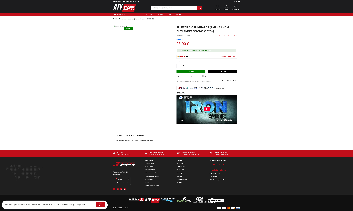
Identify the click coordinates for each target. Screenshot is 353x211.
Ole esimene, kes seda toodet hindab (227, 36)
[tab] (119, 136)
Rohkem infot (129, 135)
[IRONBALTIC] (179, 39)
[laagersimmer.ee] (199, 202)
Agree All (100, 205)
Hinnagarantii (184, 76)
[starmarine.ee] (168, 202)
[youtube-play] (125, 189)
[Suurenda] (188, 66)
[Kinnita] (231, 81)
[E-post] (233, 81)
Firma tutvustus (149, 166)
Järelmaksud (181, 166)
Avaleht (115, 19)
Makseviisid (180, 170)
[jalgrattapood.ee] (184, 202)
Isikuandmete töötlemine (152, 176)
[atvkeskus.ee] (152, 202)
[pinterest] (121, 189)
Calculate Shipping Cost (228, 57)
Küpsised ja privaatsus (151, 173)
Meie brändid (181, 163)
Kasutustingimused (150, 170)
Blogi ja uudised (149, 163)
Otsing (147, 182)
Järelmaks (209, 76)
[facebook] (114, 189)
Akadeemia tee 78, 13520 (120, 172)
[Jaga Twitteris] (225, 81)
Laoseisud (180, 176)
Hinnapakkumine (197, 76)
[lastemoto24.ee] (136, 202)
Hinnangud (141, 135)
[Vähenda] (178, 66)
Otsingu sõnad (149, 179)
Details (119, 135)
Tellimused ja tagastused (152, 186)
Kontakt (179, 182)
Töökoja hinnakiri (182, 179)
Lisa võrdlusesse (204, 81)
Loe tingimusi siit (80, 205)
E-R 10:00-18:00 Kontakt (122, 1)
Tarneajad (180, 173)
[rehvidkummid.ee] (216, 202)
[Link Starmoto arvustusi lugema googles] (122, 185)
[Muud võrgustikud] (236, 81)
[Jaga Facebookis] (222, 81)
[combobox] (182, 8)
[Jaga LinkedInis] (228, 81)
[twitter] (118, 189)
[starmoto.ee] (124, 8)
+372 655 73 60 (135, 1)
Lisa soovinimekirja (186, 81)
